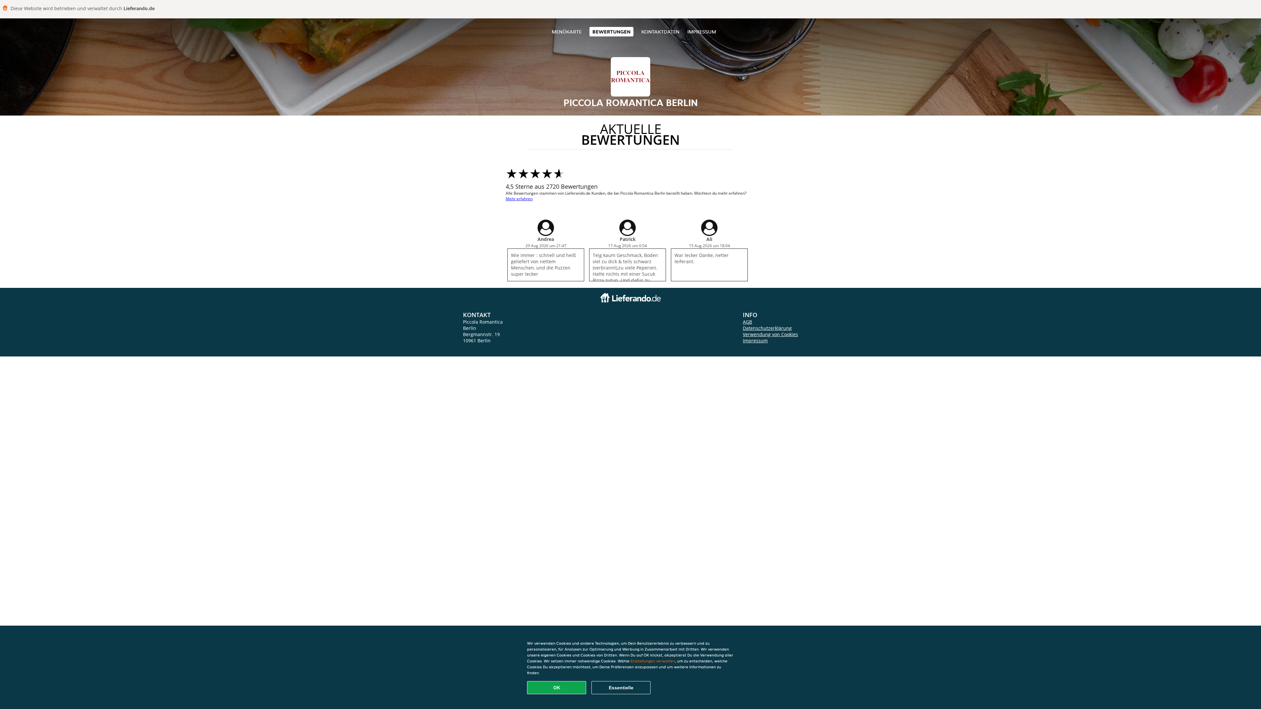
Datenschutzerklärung (767, 328)
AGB (747, 322)
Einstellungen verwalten (652, 660)
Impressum (701, 31)
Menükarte (567, 31)
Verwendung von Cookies (770, 334)
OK (556, 687)
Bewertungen (611, 31)
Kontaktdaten (660, 31)
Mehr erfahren (519, 199)
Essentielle (621, 687)
